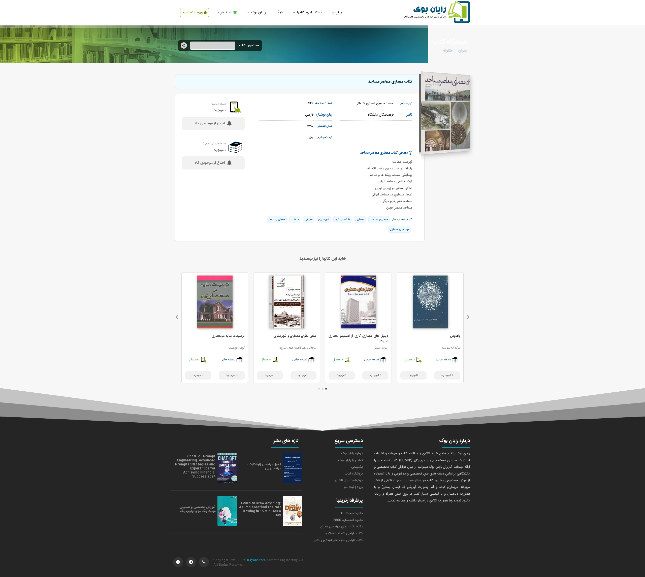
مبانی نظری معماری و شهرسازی (295, 336)
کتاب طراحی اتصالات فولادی (344, 533)
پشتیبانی (357, 467)
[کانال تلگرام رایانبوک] (191, 562)
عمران (462, 50)
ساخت (295, 219)
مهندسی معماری (399, 229)
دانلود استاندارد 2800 (348, 520)
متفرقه (447, 50)
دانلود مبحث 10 (351, 513)
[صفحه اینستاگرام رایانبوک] (178, 562)
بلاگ (279, 12)
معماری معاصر (276, 219)
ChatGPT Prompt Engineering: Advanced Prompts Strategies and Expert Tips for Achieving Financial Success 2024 (195, 466)
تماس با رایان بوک (350, 460)
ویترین (337, 12)
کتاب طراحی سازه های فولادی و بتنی (338, 540)
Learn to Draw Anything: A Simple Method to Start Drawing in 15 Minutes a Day (260, 509)
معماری (360, 219)
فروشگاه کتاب (354, 474)
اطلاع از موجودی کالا (210, 123)
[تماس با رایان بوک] (204, 562)
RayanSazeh (256, 560)
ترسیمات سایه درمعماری (228, 336)
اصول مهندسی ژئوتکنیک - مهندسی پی (263, 466)
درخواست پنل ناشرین (348, 480)
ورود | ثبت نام (193, 13)
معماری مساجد (379, 219)
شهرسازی (323, 219)
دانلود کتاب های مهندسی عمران (341, 526)
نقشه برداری (342, 219)
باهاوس (455, 336)
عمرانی (308, 219)
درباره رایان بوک (352, 453)
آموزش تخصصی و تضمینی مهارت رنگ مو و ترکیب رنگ (197, 509)
